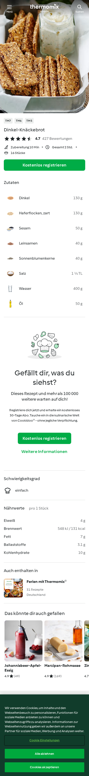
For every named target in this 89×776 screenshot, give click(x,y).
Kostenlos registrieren (44, 165)
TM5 (29, 120)
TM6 (19, 120)
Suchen (79, 11)
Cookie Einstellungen (44, 740)
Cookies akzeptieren (44, 767)
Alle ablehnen (44, 753)
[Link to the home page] (44, 8)
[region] (44, 735)
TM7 (8, 120)
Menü (9, 11)
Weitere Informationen (44, 451)
